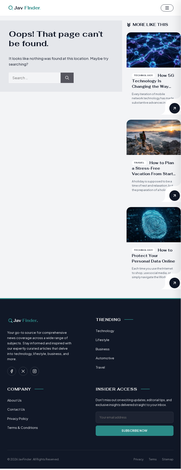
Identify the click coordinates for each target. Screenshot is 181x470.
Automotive (105, 358)
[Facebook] (11, 371)
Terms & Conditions (22, 427)
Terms (153, 459)
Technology (105, 331)
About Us (14, 400)
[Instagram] (34, 371)
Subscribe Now (134, 430)
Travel (100, 367)
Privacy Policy (17, 418)
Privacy (139, 459)
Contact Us (16, 409)
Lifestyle (102, 340)
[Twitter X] (23, 371)
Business (103, 349)
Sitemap (168, 459)
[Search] (67, 78)
